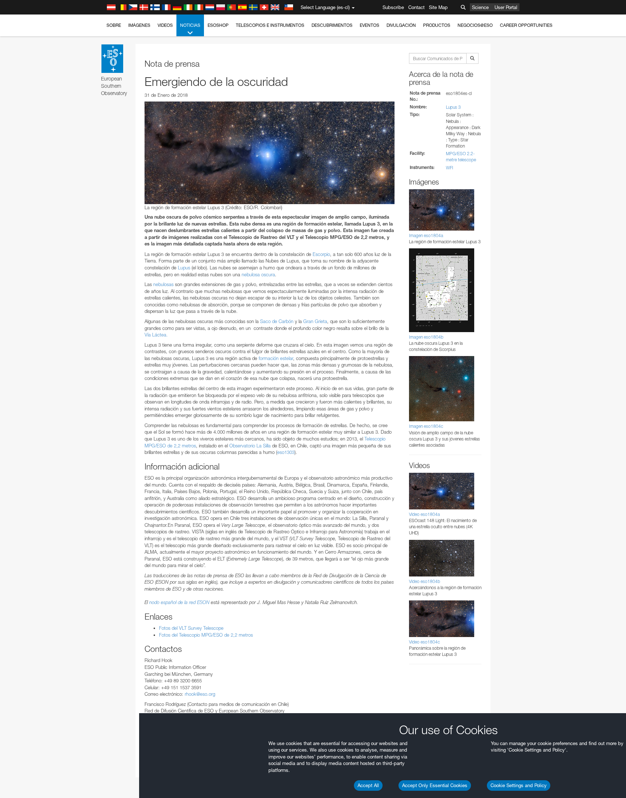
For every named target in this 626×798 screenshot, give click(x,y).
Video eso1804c (424, 642)
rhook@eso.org (200, 694)
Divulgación (401, 25)
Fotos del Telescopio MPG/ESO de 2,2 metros (206, 635)
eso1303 (286, 452)
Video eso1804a (424, 514)
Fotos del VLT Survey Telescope (191, 628)
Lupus (184, 267)
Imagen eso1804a (426, 235)
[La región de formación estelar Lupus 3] (270, 153)
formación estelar (276, 358)
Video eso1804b (424, 581)
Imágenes (139, 25)
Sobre (114, 25)
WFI (449, 167)
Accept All (368, 785)
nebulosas (163, 284)
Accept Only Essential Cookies (434, 785)
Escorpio (321, 254)
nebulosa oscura (258, 274)
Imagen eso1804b (426, 337)
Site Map (438, 7)
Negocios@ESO (475, 25)
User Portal (505, 7)
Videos (165, 25)
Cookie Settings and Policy (519, 785)
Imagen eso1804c (426, 426)
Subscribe (393, 7)
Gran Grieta (315, 321)
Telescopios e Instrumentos (270, 25)
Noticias (190, 25)
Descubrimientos (332, 25)
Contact (416, 7)
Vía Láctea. (156, 335)
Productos (436, 25)
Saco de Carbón (276, 321)
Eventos (369, 25)
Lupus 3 (453, 107)
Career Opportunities (526, 25)
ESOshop (218, 25)
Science (480, 7)
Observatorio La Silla (250, 445)
